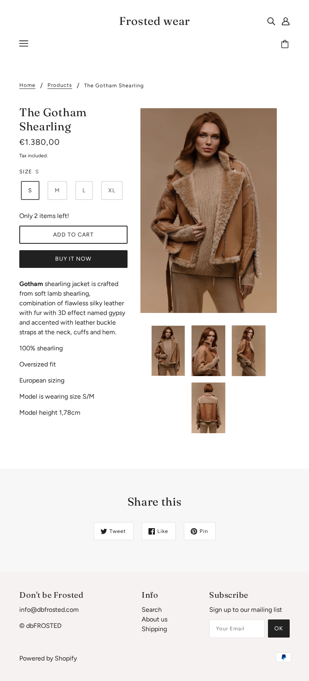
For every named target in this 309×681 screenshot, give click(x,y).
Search (152, 609)
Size (25, 172)
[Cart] (286, 44)
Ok (278, 628)
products (59, 85)
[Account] (285, 21)
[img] (271, 21)
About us (154, 619)
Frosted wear (154, 21)
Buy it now (73, 258)
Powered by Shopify (48, 658)
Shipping (154, 629)
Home (27, 85)
